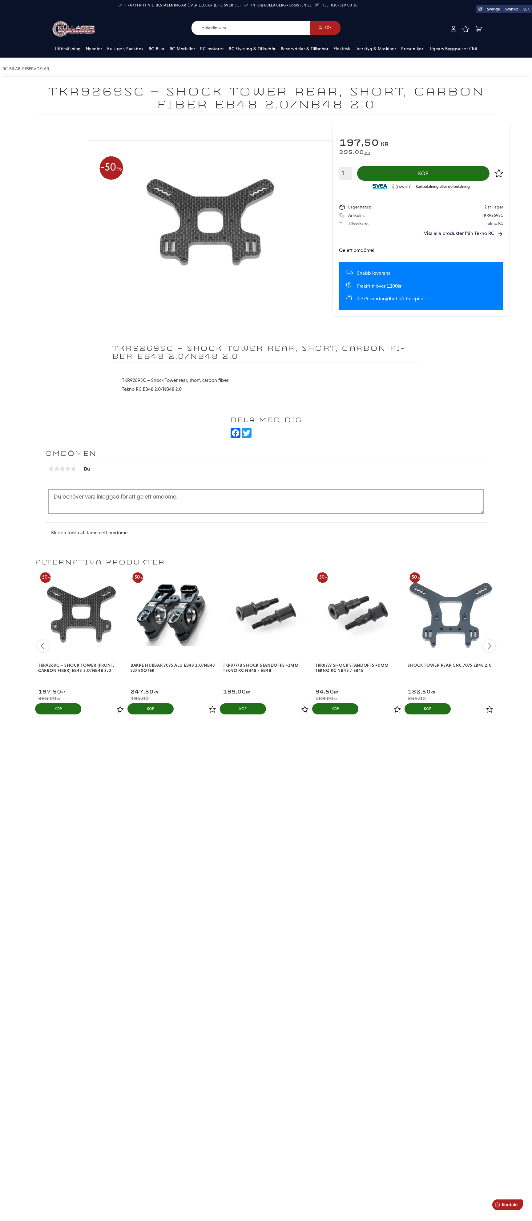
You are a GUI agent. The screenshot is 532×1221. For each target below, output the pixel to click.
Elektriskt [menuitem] (342, 48)
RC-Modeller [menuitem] (182, 48)
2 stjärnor (56, 468)
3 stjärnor (62, 468)
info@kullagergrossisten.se (281, 5)
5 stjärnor (73, 468)
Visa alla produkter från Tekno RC (459, 233)
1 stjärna (51, 468)
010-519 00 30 (344, 5)
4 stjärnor (68, 468)
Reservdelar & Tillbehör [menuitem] (305, 48)
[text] (421, 143)
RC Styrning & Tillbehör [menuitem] (252, 48)
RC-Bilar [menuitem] (157, 48)
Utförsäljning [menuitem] (68, 48)
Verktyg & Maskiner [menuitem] (376, 48)
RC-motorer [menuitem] (212, 48)
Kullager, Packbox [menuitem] (125, 48)
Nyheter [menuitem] (94, 48)
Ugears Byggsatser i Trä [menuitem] (454, 48)
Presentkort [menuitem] (413, 48)
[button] (465, 29)
